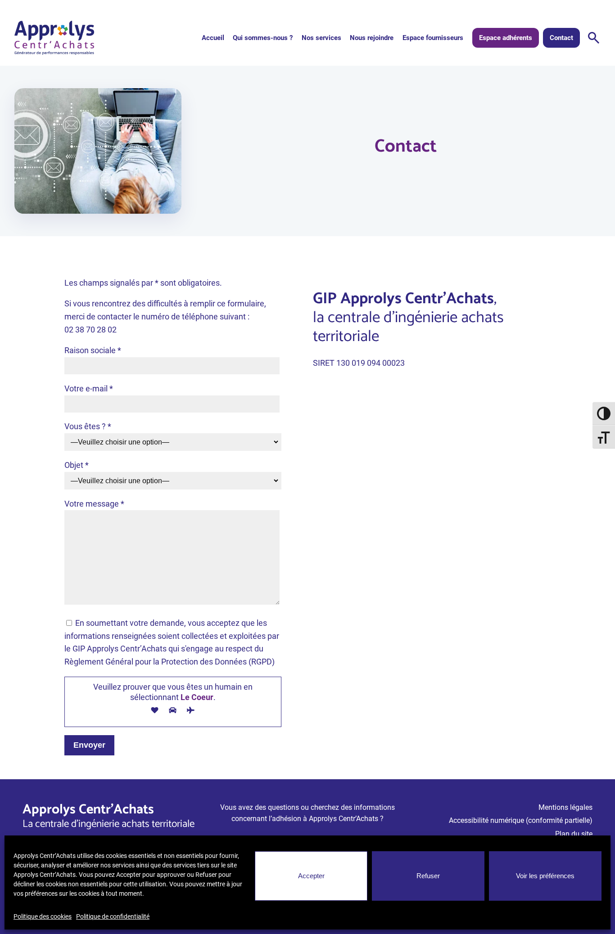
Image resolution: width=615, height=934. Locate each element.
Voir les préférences (545, 876)
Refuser (428, 876)
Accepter (311, 876)
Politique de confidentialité (112, 916)
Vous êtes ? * (87, 426)
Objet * (76, 465)
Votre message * (94, 503)
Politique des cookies (43, 916)
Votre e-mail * (88, 388)
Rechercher (594, 38)
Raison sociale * (92, 350)
